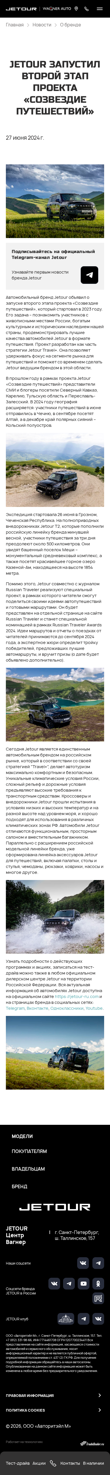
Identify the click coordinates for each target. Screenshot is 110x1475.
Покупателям (29, 1151)
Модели (22, 1136)
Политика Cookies (25, 1410)
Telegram (15, 1008)
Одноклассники (67, 1008)
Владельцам (28, 1169)
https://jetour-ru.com (77, 996)
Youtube (94, 1008)
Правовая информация (30, 1395)
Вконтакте (37, 1008)
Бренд (19, 1187)
